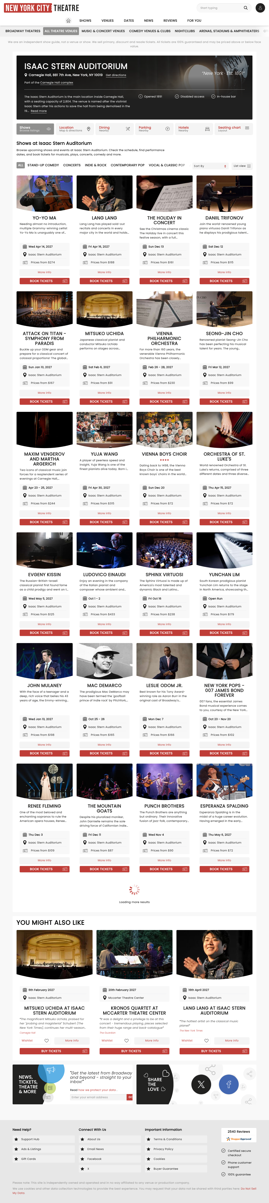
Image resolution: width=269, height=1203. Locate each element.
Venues (108, 20)
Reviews (170, 20)
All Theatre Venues (61, 31)
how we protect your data (97, 1090)
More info (44, 272)
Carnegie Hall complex (56, 82)
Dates (129, 20)
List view (240, 166)
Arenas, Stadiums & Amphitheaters (229, 31)
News (148, 20)
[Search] (246, 8)
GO (131, 1097)
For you (194, 20)
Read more (39, 111)
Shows (85, 20)
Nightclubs (185, 31)
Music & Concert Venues (103, 31)
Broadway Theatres (23, 31)
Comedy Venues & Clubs (150, 31)
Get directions (116, 75)
